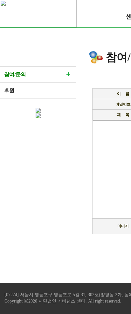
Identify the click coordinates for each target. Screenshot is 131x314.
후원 (9, 90)
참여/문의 (15, 74)
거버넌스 (67, 301)
